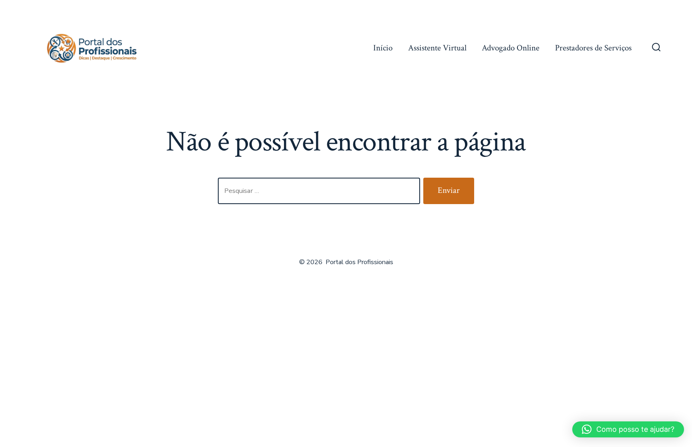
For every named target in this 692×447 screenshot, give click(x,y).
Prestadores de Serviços (593, 47)
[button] (628, 429)
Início (382, 47)
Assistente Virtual (437, 47)
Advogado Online (510, 47)
